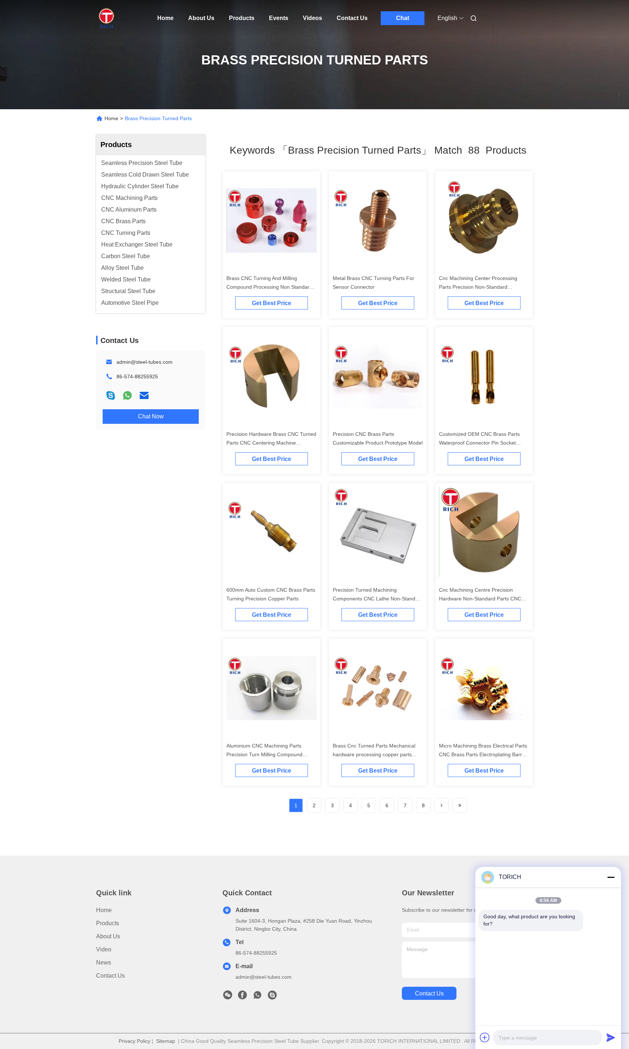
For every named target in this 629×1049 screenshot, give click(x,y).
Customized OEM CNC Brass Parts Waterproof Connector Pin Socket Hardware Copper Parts (479, 442)
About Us (201, 18)
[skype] (110, 395)
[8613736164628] (257, 997)
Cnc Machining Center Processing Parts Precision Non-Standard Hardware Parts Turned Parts (478, 287)
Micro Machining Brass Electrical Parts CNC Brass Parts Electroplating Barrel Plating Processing (483, 754)
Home (165, 18)
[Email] (144, 395)
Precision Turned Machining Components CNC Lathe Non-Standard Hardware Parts (378, 598)
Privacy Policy (134, 1041)
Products (241, 18)
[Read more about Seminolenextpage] (441, 805)
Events (278, 18)
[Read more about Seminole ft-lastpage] (459, 805)
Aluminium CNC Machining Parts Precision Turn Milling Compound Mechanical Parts (264, 754)
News (103, 962)
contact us (429, 993)
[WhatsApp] (127, 395)
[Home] (106, 18)
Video (103, 949)
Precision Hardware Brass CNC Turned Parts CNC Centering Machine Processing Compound (271, 442)
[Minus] (610, 877)
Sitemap (165, 1041)
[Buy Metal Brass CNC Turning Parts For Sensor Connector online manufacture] (378, 220)
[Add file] (485, 1037)
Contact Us (352, 18)
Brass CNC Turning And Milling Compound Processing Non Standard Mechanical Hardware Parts (269, 287)
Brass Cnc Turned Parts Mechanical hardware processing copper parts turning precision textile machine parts (376, 754)
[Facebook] (242, 997)
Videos (312, 18)
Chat (402, 18)
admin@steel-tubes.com (144, 362)
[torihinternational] (272, 997)
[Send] (611, 1037)
